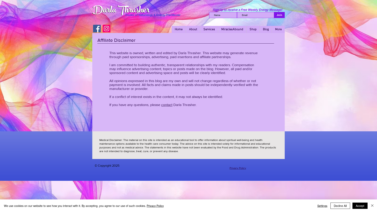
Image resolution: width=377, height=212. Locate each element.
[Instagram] (106, 28)
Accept (360, 206)
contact (166, 105)
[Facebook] (97, 28)
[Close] (372, 206)
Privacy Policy (238, 168)
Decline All (340, 206)
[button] (253, 29)
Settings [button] (322, 206)
